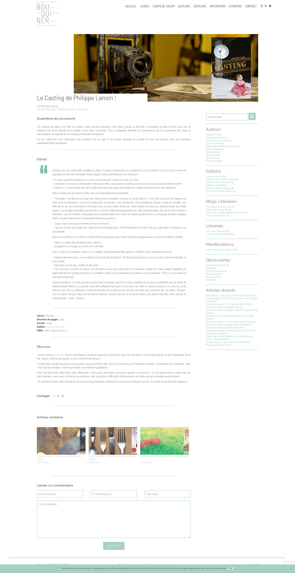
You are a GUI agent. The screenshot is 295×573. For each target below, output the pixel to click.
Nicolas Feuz (213, 152)
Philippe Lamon (66, 109)
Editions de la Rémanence (221, 179)
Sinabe (210, 279)
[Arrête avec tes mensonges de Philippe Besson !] (164, 441)
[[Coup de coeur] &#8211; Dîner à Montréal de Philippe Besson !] (113, 441)
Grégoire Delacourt (217, 137)
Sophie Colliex (214, 160)
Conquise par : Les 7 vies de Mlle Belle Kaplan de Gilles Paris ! (228, 344)
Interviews (217, 6)
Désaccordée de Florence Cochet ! (226, 327)
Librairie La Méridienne (219, 234)
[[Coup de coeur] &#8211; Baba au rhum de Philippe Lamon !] (61, 441)
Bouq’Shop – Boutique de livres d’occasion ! (231, 295)
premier (59, 354)
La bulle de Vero (215, 271)
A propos (235, 6)
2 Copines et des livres (219, 206)
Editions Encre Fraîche (218, 182)
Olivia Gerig (212, 157)
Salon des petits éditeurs (220, 249)
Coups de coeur (163, 6)
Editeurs (200, 6)
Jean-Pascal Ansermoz (219, 140)
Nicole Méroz (213, 155)
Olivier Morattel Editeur (219, 191)
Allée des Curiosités (217, 209)
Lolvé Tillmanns (215, 143)
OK (230, 568)
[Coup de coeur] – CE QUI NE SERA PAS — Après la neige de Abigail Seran (230, 306)
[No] (291, 568)
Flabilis (210, 268)
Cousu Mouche (45, 109)
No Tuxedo (212, 277)
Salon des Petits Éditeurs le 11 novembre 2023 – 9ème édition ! (229, 338)
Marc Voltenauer (215, 149)
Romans (82, 109)
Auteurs (184, 6)
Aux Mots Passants (217, 231)
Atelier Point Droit (216, 265)
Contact (251, 6)
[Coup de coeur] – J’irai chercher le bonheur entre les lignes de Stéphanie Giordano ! (231, 323)
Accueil (131, 6)
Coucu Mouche (56, 326)
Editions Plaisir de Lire (218, 188)
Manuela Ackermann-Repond (223, 146)
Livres (144, 6)
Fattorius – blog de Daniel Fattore (225, 212)
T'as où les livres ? (216, 215)
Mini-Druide (212, 274)
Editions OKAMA (215, 185)
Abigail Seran (213, 134)
